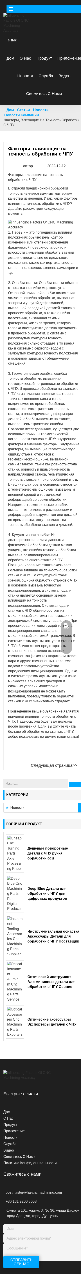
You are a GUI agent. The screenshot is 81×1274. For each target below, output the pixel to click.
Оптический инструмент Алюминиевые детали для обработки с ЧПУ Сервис (51, 982)
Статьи (23, 110)
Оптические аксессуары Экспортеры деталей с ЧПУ (51, 1021)
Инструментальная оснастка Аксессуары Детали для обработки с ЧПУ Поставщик (53, 936)
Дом (10, 58)
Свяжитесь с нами (44, 93)
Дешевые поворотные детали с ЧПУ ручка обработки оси (47, 853)
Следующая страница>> (54, 765)
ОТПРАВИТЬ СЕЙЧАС (21, 1262)
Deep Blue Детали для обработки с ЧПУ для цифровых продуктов (47, 893)
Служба (45, 76)
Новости (25, 76)
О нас (25, 58)
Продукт (44, 58)
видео (64, 76)
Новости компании (21, 115)
